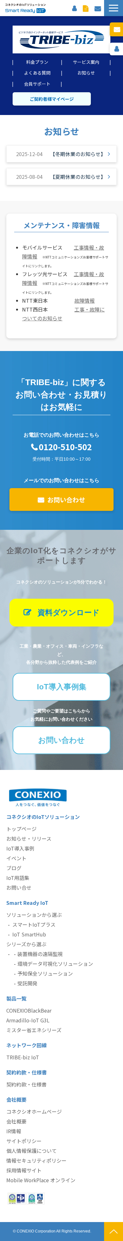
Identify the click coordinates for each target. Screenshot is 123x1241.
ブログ (13, 868)
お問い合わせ (97, 8)
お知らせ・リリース (28, 838)
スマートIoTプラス (34, 924)
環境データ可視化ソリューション (55, 963)
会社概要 (16, 1121)
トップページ (21, 828)
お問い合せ (19, 887)
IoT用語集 (17, 877)
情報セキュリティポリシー (36, 1160)
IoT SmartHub (29, 934)
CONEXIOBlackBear (28, 1010)
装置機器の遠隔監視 (40, 954)
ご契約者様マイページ (52, 99)
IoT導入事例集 (61, 686)
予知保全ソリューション (45, 973)
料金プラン (37, 62)
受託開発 (27, 983)
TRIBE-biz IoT (22, 1057)
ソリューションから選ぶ (34, 914)
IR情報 (13, 1131)
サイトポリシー (24, 1141)
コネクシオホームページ (34, 1111)
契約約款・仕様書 (26, 1084)
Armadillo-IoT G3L (28, 1020)
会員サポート (37, 84)
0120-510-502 (65, 447)
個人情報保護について (31, 1150)
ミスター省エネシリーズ (34, 1030)
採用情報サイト (24, 1170)
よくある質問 (37, 73)
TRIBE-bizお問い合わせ (116, 29)
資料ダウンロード (85, 8)
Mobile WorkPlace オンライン (40, 1180)
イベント (16, 858)
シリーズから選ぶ (26, 944)
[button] (113, 8)
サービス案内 (86, 62)
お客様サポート (74, 8)
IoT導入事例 (20, 848)
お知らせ (86, 73)
